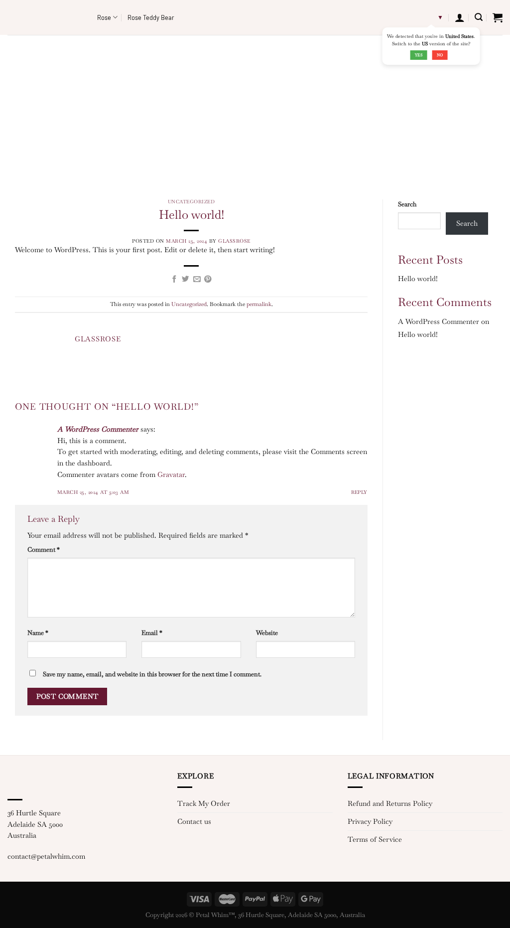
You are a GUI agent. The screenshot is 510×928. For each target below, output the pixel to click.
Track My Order (203, 803)
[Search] (479, 17)
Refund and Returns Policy (390, 803)
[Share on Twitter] (185, 280)
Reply (359, 492)
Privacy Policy (370, 821)
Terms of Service (375, 839)
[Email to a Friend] (197, 280)
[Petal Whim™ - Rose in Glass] (44, 17)
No (440, 54)
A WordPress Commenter (97, 429)
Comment (43, 549)
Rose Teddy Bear (151, 17)
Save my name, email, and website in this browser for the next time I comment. (152, 674)
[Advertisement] (255, 109)
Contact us (194, 821)
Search (407, 204)
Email (151, 632)
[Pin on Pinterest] (208, 280)
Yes (418, 54)
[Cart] (498, 17)
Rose (104, 17)
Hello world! (418, 278)
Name (37, 632)
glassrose (234, 241)
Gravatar (171, 474)
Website (267, 632)
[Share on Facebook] (174, 280)
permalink (259, 304)
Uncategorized (191, 201)
